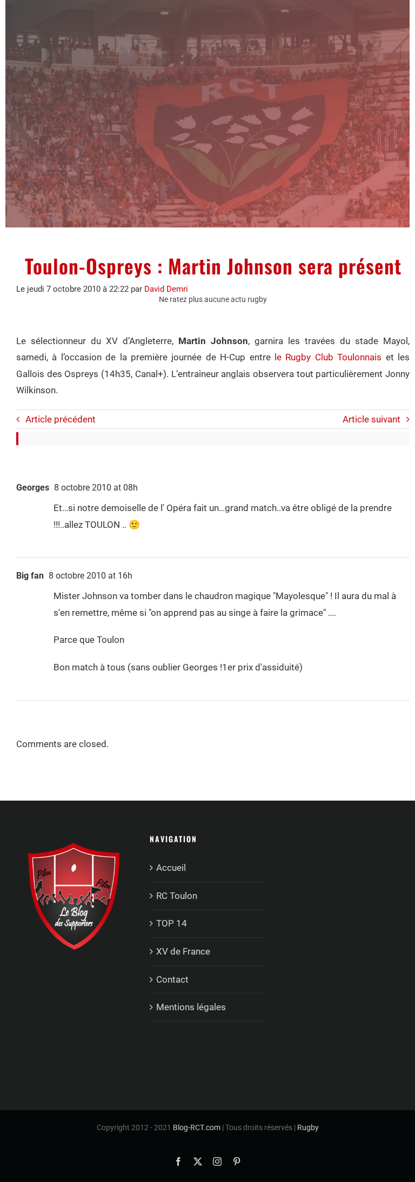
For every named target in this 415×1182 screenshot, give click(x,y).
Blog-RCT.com (196, 1127)
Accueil (171, 867)
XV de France (183, 951)
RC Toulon (176, 895)
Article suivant (371, 419)
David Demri (166, 289)
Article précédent (60, 419)
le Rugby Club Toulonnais (328, 357)
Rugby (308, 1127)
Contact (172, 979)
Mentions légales (191, 1007)
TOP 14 (171, 923)
